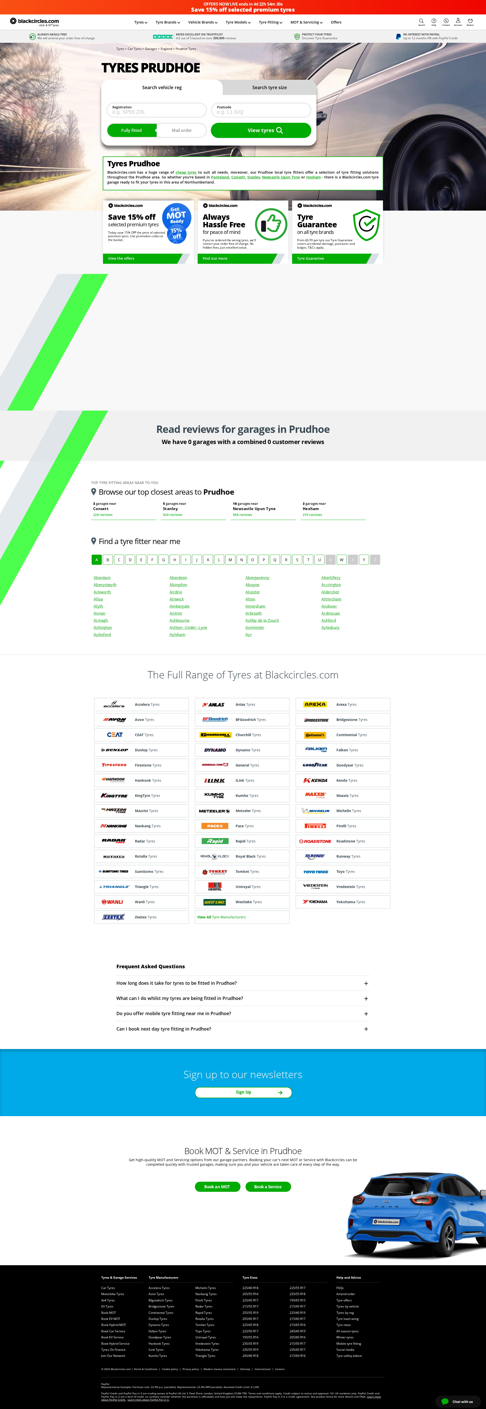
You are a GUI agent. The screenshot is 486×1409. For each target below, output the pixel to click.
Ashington (103, 627)
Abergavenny (257, 577)
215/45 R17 (298, 1306)
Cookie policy (170, 1369)
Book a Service (267, 1187)
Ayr (249, 634)
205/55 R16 (250, 1294)
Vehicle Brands (201, 22)
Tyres (139, 22)
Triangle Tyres (205, 1356)
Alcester (253, 591)
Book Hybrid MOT (113, 1325)
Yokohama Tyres (207, 1349)
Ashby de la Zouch (262, 620)
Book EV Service (112, 1337)
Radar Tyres (203, 1306)
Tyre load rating (347, 1319)
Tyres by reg (345, 1313)
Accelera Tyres (159, 1288)
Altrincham (331, 598)
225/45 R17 (250, 1300)
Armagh (101, 620)
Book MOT (108, 1313)
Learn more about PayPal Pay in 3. (148, 1399)
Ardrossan (330, 613)
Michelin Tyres (205, 1288)
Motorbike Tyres (112, 1294)
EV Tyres (107, 1306)
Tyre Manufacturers (163, 1277)
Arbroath (254, 613)
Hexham (313, 177)
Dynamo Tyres (159, 1325)
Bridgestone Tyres (161, 1306)
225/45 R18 (250, 1325)
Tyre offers (344, 1300)
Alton (250, 598)
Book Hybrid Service (115, 1343)
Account (458, 25)
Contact (446, 25)
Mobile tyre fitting (348, 1343)
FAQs (340, 1288)
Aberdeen (178, 577)
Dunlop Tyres (158, 1319)
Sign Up (243, 1092)
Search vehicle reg (162, 87)
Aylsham (177, 634)
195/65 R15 (298, 1300)
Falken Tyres (157, 1331)
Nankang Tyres (206, 1294)
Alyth (98, 606)
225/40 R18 (250, 1288)
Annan (99, 613)
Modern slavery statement (220, 1369)
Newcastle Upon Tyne (281, 177)
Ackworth (102, 591)
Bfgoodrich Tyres (161, 1300)
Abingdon (178, 584)
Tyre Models (236, 22)
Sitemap (245, 1369)
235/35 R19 (250, 1343)
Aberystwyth (105, 584)
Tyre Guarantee (310, 258)
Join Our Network (113, 1356)
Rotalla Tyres (204, 1319)
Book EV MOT (110, 1319)
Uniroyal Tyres (205, 1337)
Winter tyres (345, 1337)
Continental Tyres (161, 1313)
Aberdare (102, 577)
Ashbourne (180, 620)
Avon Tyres (156, 1294)
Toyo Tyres (203, 1331)
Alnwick (177, 598)
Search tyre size (269, 87)
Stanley (253, 177)
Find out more (215, 258)
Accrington (331, 584)
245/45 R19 (298, 1331)
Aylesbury (330, 627)
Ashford (328, 620)
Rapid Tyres (203, 1313)
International (263, 1369)
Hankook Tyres (159, 1343)
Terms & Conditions (145, 1369)
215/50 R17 (298, 1343)
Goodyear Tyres (160, 1337)
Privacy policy (191, 1369)
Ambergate (180, 606)
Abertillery (330, 577)
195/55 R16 (250, 1337)
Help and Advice (348, 1277)
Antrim (176, 613)
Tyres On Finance (113, 1349)
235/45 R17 (298, 1349)
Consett (238, 177)
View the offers (121, 258)
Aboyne (252, 584)
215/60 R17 (298, 1319)
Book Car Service (113, 1331)
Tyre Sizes (249, 1277)
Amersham (255, 606)
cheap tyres (186, 172)
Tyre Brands (166, 22)
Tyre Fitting (269, 22)
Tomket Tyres (204, 1325)
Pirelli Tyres (203, 1300)
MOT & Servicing (305, 22)
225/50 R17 (250, 1331)
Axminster (255, 627)
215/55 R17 (250, 1306)
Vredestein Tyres (207, 1343)
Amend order (345, 1294)
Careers (280, 1369)
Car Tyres (108, 1288)
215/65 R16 (298, 1325)
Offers (336, 22)
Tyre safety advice (349, 1356)
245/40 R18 (250, 1356)
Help (434, 25)
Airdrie (176, 591)
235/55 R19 (250, 1349)
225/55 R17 (298, 1288)
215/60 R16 (298, 1356)
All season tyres (347, 1331)
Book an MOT (217, 1187)
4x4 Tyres (108, 1300)
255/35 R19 (250, 1313)
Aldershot (330, 591)
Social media (345, 1349)
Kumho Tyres (158, 1356)
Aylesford (102, 634)
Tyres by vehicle (347, 1306)
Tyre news (343, 1325)
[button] (422, 22)
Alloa (98, 598)
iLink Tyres (156, 1349)
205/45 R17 (250, 1319)
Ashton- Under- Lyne (188, 627)
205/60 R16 (298, 1337)
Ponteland (220, 177)
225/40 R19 (298, 1313)
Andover (329, 606)
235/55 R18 (298, 1294)
